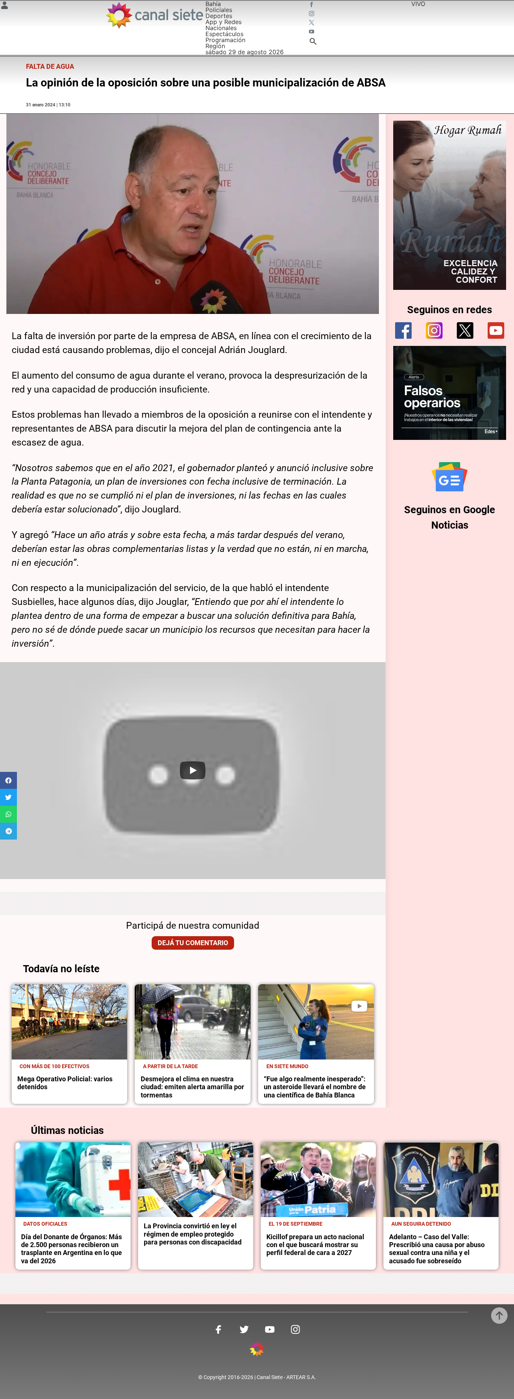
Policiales (218, 10)
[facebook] (403, 330)
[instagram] (434, 330)
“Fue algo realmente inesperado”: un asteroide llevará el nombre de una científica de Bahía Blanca (315, 1087)
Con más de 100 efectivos (55, 1066)
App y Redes (223, 22)
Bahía (213, 4)
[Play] (192, 770)
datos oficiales (45, 1224)
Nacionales (221, 28)
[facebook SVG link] (312, 5)
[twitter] (465, 330)
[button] (8, 780)
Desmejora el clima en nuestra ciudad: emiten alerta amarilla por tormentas (192, 1087)
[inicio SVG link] (257, 1350)
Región (215, 46)
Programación (225, 40)
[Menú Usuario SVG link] (4, 6)
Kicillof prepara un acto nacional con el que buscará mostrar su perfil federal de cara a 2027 (315, 1245)
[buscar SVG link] (313, 42)
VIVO (418, 4)
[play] (359, 1006)
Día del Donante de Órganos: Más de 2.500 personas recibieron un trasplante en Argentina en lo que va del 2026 (71, 1249)
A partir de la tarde (170, 1066)
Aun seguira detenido (421, 1224)
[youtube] (496, 330)
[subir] (499, 1315)
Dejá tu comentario (193, 943)
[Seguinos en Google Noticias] (450, 477)
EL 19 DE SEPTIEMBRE (295, 1224)
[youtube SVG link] (312, 32)
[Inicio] (154, 15)
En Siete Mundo (287, 1066)
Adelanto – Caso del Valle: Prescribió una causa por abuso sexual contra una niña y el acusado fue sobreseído (437, 1249)
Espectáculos (224, 34)
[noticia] (70, 1021)
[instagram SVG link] (312, 14)
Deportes (218, 16)
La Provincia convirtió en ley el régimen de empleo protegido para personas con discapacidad (193, 1234)
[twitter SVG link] (312, 23)
